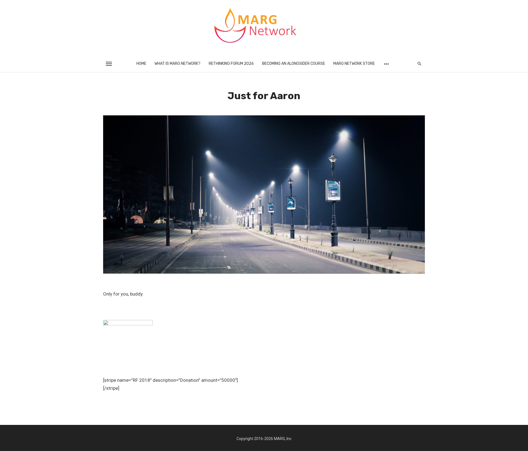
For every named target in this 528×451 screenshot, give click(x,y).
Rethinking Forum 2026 (231, 63)
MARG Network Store (354, 63)
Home (141, 63)
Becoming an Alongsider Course (293, 63)
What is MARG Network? (177, 63)
